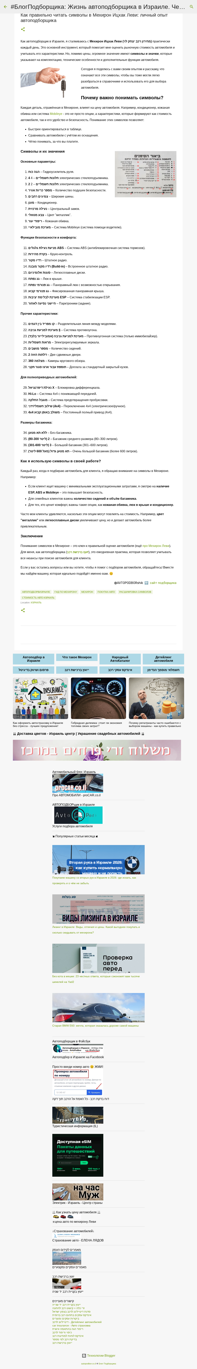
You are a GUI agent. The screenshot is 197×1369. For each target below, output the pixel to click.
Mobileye (56, 113)
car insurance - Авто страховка (71, 1325)
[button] (23, 29)
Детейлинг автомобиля (163, 659)
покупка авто (106, 592)
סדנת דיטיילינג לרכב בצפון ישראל (71, 1311)
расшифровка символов (135, 592)
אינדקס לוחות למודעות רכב (67, 1335)
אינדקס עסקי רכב (120, 670)
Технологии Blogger (100, 1355)
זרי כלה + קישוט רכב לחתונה (68, 1308)
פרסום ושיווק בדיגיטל (33, 670)
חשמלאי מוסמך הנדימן (163, 670)
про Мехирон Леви (156, 545)
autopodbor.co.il (88, 1363)
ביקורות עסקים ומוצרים (65, 1318)
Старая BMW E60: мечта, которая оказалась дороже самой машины (95, 1025)
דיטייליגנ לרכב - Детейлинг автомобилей (77, 1322)
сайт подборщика (163, 583)
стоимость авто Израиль (38, 597)
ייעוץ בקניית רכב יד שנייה (66, 1304)
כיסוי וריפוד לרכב (62, 1332)
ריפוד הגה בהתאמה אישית (67, 1328)
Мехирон (87, 592)
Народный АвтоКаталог (120, 659)
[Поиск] (191, 6)
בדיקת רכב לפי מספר (64, 1339)
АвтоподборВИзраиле (36, 592)
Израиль (36, 602)
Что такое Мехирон (77, 657)
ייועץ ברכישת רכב (77, 670)
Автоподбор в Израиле (34, 659)
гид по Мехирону (65, 592)
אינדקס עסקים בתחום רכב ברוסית (71, 1315)
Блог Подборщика (107, 1363)
